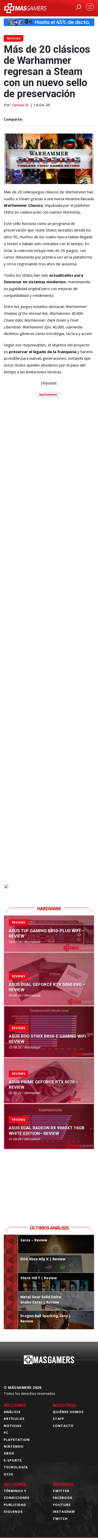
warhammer (48, 394)
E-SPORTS (13, 1460)
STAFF (58, 1418)
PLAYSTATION (17, 1439)
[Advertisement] (49, 667)
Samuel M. (20, 104)
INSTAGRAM (64, 1511)
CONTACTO (63, 1425)
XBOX (9, 1453)
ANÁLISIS (12, 1412)
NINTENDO (14, 1446)
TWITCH (60, 1518)
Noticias (13, 38)
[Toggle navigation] (90, 7)
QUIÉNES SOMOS (68, 1412)
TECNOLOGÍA (16, 1467)
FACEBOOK (62, 1497)
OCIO (8, 1474)
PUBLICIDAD (15, 1504)
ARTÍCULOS (14, 1418)
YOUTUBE (62, 1504)
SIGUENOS (13, 1511)
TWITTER (61, 1491)
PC (6, 1432)
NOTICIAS (13, 1425)
